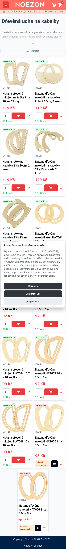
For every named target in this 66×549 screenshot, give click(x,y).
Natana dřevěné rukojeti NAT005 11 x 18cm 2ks (48, 441)
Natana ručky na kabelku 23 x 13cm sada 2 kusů (15, 237)
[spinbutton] (6, 116)
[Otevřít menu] (6, 4)
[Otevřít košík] (60, 4)
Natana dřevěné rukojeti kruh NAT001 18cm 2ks (48, 237)
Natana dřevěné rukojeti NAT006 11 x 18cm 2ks (32, 509)
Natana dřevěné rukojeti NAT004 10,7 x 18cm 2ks (16, 373)
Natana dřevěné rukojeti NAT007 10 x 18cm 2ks (48, 373)
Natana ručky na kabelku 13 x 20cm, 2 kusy (16, 165)
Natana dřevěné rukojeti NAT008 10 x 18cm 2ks (16, 441)
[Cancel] (33, 43)
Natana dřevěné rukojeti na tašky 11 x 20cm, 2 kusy (16, 97)
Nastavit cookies (33, 545)
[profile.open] (54, 4)
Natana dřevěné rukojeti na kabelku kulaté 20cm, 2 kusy (48, 97)
